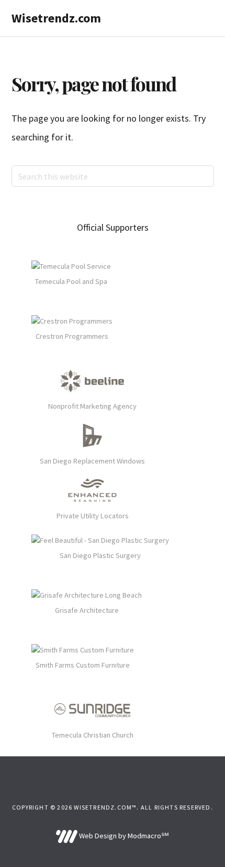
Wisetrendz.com (56, 18)
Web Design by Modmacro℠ (122, 835)
